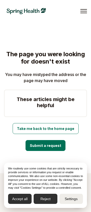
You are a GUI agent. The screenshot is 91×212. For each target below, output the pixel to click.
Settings (71, 199)
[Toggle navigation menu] (83, 11)
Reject (45, 199)
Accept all (20, 199)
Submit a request (45, 145)
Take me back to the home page (45, 128)
